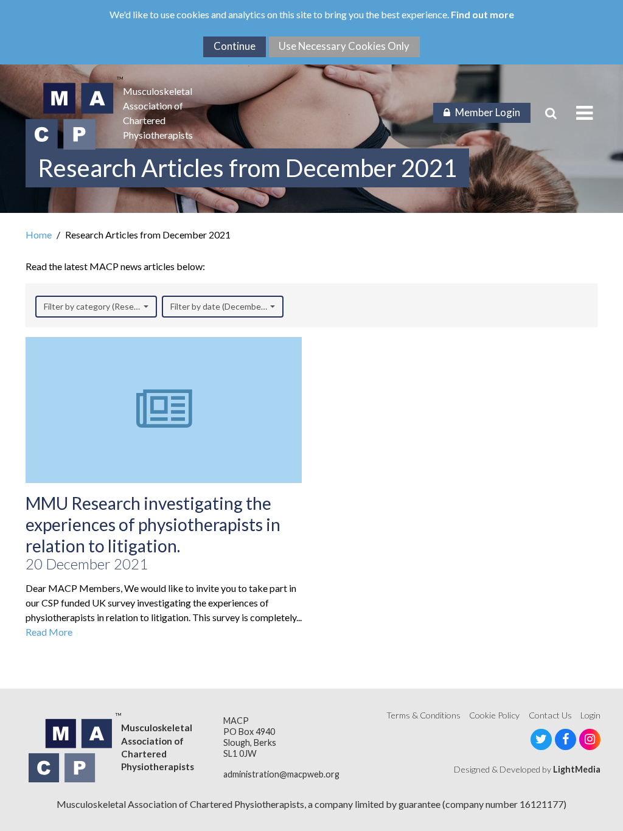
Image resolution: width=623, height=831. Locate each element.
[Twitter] (541, 739)
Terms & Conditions (423, 715)
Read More (49, 632)
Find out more (482, 14)
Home (39, 234)
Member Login (487, 112)
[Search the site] (551, 113)
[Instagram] (589, 739)
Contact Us (550, 715)
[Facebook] (565, 739)
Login (590, 715)
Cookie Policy (494, 715)
